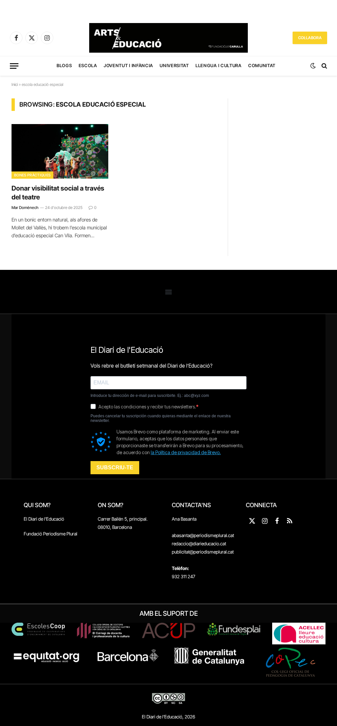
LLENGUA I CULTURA (218, 65)
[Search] (323, 66)
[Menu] (14, 66)
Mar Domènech (25, 207)
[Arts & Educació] (168, 38)
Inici (15, 84)
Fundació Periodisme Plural (50, 533)
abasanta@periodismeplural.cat (203, 535)
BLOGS (64, 65)
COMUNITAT (261, 65)
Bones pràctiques (32, 175)
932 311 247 (183, 576)
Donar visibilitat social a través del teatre (58, 192)
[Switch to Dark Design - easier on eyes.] (313, 66)
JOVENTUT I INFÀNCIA (128, 65)
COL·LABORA (310, 37)
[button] (168, 291)
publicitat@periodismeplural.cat (203, 552)
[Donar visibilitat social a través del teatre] (60, 151)
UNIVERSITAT (174, 65)
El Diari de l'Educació (44, 519)
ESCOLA (88, 65)
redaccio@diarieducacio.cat (199, 543)
